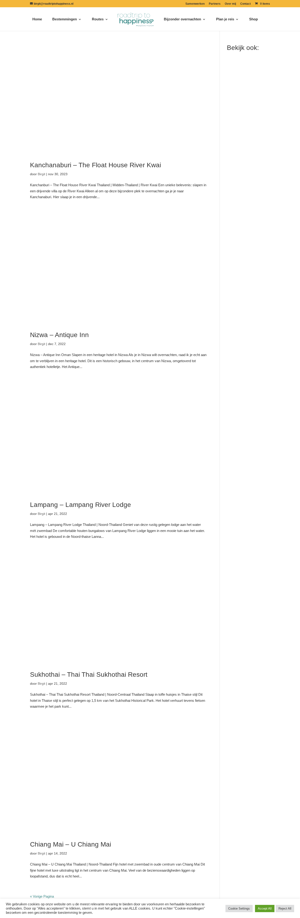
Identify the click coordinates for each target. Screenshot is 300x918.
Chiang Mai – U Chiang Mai (70, 844)
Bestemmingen (64, 19)
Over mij (230, 3)
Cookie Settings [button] (239, 908)
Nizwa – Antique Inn (59, 334)
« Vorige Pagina (42, 896)
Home (37, 19)
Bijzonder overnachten (182, 19)
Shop (253, 19)
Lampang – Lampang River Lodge (80, 504)
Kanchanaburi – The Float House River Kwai (95, 165)
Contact (245, 3)
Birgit (41, 174)
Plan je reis (225, 19)
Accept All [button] (265, 908)
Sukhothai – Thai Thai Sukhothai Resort (88, 674)
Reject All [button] (284, 908)
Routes (98, 19)
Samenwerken (195, 3)
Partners (215, 3)
